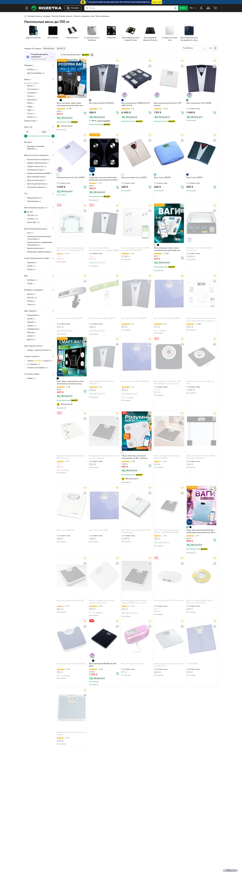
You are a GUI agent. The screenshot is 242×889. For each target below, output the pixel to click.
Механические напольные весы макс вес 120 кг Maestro (104, 457)
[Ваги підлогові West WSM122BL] (169, 293)
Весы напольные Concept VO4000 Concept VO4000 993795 (136, 249)
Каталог (75, 8)
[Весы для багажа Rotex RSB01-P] (104, 293)
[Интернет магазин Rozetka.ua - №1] (46, 8)
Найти (183, 8)
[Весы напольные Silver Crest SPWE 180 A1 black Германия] (201, 431)
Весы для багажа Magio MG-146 (69, 318)
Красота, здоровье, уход (84, 16)
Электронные (34, 201)
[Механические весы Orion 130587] (72, 153)
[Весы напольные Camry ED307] (137, 153)
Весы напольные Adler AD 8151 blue (71, 664)
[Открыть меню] (26, 8)
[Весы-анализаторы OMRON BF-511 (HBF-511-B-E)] (137, 78)
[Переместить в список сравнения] (85, 66)
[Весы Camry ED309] (201, 153)
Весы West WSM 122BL (98, 530)
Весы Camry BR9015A (66, 530)
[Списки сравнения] (208, 8)
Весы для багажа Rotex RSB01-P (102, 318)
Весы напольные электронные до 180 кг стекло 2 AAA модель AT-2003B (70, 249)
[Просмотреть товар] (58, 100)
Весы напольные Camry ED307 (134, 177)
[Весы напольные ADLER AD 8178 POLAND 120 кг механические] (169, 356)
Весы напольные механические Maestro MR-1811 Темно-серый (134, 602)
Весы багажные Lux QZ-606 (133, 664)
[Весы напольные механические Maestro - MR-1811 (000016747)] (169, 505)
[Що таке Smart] (92, 55)
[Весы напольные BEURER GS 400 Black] (104, 639)
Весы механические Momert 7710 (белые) (167, 104)
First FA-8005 (191, 664)
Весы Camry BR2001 (162, 177)
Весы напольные (102, 16)
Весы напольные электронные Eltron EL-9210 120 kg (169, 665)
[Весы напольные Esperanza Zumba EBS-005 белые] (72, 431)
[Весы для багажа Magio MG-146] (72, 293)
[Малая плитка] (215, 48)
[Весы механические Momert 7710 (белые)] (169, 78)
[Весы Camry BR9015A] (72, 505)
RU (191, 8)
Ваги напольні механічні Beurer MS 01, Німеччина (136, 531)
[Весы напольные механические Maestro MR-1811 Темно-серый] (137, 576)
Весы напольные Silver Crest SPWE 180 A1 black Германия (200, 457)
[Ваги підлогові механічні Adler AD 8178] (201, 356)
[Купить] (85, 113)
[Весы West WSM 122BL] (104, 505)
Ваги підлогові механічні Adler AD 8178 (200, 383)
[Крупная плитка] (210, 48)
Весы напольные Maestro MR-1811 (70, 600)
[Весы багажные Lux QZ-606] (137, 639)
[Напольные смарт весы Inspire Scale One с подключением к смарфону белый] (201, 293)
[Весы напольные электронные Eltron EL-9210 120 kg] (169, 639)
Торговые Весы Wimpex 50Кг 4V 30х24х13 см (199, 249)
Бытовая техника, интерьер (39, 16)
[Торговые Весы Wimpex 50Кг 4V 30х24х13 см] (201, 223)
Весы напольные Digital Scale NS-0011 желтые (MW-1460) (200, 602)
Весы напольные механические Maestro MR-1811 (167, 457)
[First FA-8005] (201, 639)
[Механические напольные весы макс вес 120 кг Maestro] (104, 431)
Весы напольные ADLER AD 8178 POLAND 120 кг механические (167, 383)
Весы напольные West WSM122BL (135, 381)
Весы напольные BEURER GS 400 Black (102, 665)
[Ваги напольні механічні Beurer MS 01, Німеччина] (137, 505)
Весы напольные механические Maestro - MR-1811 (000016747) (167, 531)
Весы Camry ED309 (194, 177)
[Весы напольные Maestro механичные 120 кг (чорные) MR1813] (104, 223)
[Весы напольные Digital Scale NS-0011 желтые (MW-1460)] (201, 576)
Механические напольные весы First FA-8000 (72, 734)
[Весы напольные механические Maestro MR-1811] (169, 431)
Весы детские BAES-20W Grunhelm (168, 600)
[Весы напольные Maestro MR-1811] (72, 576)
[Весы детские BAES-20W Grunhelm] (169, 576)
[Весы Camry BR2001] (169, 153)
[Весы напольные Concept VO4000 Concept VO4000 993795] (137, 223)
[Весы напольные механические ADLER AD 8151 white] (104, 576)
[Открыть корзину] (215, 8)
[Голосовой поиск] (175, 8)
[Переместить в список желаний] (85, 61)
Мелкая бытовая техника (62, 16)
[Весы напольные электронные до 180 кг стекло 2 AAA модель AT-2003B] (72, 223)
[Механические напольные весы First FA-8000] (72, 707)
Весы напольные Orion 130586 (198, 103)
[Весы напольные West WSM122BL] (137, 356)
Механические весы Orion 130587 (70, 177)
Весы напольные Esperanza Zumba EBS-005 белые (71, 457)
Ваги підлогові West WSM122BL (167, 318)
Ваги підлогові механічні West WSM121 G (101, 383)
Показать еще (30, 121)
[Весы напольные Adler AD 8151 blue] (72, 639)
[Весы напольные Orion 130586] (201, 78)
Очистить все (48, 48)
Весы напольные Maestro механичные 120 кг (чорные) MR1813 (104, 249)
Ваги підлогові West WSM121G (101, 103)
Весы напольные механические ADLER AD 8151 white (102, 602)
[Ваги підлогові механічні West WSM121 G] (104, 356)
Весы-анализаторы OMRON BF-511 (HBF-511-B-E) (135, 104)
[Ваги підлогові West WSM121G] (104, 78)
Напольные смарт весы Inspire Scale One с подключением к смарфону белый (201, 320)
